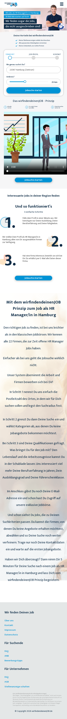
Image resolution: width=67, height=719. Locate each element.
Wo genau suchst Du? (15, 64)
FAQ (7, 651)
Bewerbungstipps (13, 661)
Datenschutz (11, 635)
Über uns (9, 620)
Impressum (10, 630)
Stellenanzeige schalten (17, 687)
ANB (7, 656)
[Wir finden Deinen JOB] (11, 3)
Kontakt (9, 625)
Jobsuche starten (33, 90)
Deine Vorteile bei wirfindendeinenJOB (34, 36)
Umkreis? (10, 77)
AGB (7, 682)
